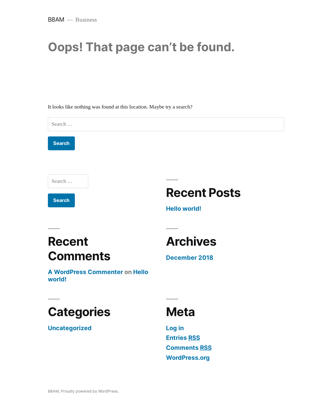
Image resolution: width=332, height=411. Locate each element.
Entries (183, 337)
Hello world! (183, 208)
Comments (189, 347)
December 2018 (189, 257)
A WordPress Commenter (85, 272)
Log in (175, 328)
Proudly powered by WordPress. (90, 391)
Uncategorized (70, 328)
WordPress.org (188, 357)
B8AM (56, 19)
